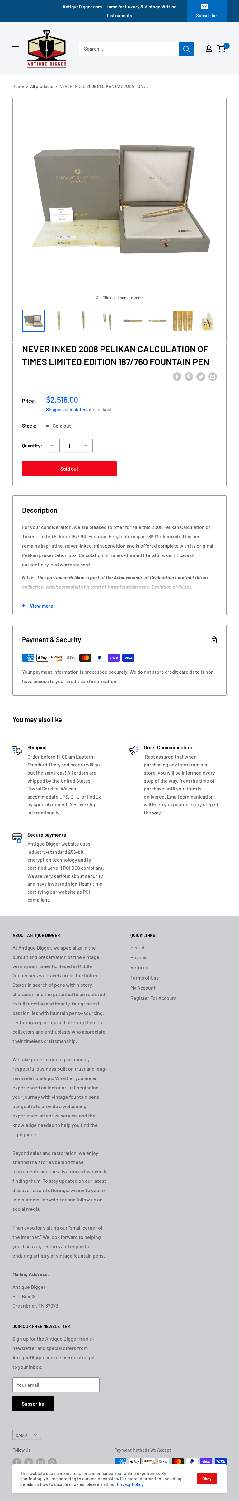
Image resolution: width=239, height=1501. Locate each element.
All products (41, 86)
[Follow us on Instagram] (40, 1462)
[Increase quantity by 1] (85, 445)
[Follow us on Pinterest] (52, 1462)
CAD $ (21, 1435)
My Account (143, 987)
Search (138, 947)
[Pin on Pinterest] (189, 376)
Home (18, 86)
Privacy (138, 957)
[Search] (186, 49)
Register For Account (153, 998)
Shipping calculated (66, 409)
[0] (221, 48)
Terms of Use (144, 977)
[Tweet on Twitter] (200, 376)
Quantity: (32, 445)
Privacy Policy (130, 1484)
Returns (139, 967)
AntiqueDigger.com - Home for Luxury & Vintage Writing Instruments (119, 11)
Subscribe (206, 15)
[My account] (209, 48)
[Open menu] (15, 48)
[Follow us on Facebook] (16, 1462)
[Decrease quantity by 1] (52, 445)
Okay (207, 1478)
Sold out (69, 469)
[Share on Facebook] (177, 376)
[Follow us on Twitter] (28, 1462)
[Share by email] (212, 376)
